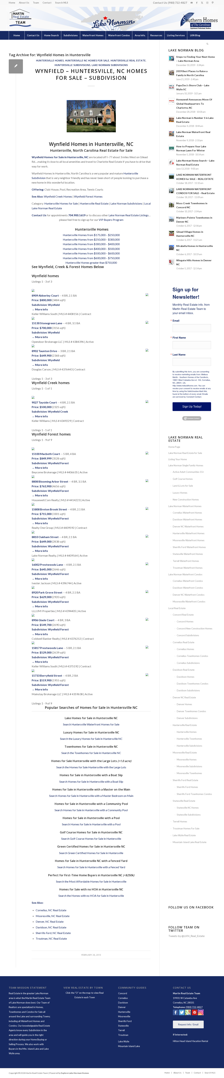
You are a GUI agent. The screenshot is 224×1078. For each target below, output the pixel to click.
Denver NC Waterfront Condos (188, 594)
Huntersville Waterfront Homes (188, 533)
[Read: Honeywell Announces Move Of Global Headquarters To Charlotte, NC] (171, 101)
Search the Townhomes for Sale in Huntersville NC (91, 752)
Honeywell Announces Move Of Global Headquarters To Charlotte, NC (194, 103)
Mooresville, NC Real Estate (52, 916)
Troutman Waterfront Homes (187, 567)
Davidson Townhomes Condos (192, 683)
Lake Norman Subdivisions (110, 65)
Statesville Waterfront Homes (188, 554)
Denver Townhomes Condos (191, 711)
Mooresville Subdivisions (189, 766)
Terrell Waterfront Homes (186, 561)
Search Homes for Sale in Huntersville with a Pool (91, 824)
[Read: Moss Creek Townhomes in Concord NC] (171, 205)
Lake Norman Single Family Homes (185, 465)
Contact (47, 2)
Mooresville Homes (187, 759)
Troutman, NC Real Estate (51, 938)
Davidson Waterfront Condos (188, 587)
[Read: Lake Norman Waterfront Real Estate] (171, 134)
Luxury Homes (180, 492)
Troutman (123, 1035)
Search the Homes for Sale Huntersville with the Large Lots (91, 767)
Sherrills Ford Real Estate (185, 780)
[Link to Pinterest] (212, 2)
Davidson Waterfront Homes (187, 519)
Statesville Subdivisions (189, 814)
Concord (122, 993)
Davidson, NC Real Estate (51, 927)
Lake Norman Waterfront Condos (185, 574)
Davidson (123, 1002)
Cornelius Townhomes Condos (192, 656)
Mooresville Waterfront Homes (188, 540)
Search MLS (61, 2)
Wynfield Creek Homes (58, 196)
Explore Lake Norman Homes (75, 1073)
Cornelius (123, 998)
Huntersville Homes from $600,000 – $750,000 (91, 258)
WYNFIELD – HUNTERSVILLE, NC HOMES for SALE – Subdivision (91, 74)
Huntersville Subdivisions (72, 65)
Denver (122, 1007)
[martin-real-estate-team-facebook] (175, 1013)
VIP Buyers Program (111, 219)
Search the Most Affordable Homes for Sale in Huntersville (91, 881)
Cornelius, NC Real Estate (51, 910)
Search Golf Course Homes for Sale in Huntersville (91, 838)
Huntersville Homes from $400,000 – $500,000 (91, 248)
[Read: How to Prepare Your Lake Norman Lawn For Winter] (171, 148)
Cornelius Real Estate (183, 642)
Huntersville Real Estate (128, 60)
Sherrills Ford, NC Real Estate (53, 933)
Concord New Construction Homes (194, 628)
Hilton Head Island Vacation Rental (190, 1041)
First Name (179, 337)
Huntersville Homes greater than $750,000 (91, 262)
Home (12, 2)
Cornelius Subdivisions (188, 663)
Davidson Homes (185, 676)
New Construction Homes (186, 499)
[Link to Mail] (191, 2)
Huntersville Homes (50, 60)
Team (36, 2)
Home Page (174, 446)
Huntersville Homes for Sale (61, 203)
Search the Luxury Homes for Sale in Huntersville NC (91, 738)
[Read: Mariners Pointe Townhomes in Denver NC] (171, 219)
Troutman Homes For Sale (186, 828)
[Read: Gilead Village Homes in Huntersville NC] (171, 233)
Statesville (123, 1025)
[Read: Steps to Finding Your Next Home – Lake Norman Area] (171, 58)
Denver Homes (184, 704)
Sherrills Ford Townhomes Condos (194, 794)
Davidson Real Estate (183, 669)
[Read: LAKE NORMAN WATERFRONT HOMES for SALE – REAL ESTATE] (171, 176)
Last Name (179, 354)
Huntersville (124, 1011)
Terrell (121, 1030)
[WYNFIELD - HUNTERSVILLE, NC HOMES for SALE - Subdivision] (16, 66)
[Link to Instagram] (207, 2)
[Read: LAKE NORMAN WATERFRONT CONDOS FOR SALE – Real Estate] (171, 191)
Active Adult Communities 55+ (188, 471)
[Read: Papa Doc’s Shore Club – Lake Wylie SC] (171, 87)
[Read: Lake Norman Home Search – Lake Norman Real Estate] (171, 162)
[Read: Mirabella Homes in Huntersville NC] (171, 247)
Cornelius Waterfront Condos (188, 581)
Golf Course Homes (183, 478)
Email (176, 320)
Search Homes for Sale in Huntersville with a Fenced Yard (91, 867)
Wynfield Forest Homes (88, 196)
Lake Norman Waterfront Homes (184, 506)
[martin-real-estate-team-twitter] (182, 1013)
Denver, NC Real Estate (50, 921)
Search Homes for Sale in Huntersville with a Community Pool (91, 810)
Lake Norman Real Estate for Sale (185, 453)
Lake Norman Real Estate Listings (128, 215)
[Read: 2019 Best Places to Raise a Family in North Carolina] (171, 73)
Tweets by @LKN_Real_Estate (186, 935)
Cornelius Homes (185, 649)
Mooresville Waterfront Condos (189, 601)
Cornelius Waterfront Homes (187, 512)
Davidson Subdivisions (188, 690)
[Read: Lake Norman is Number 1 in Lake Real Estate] (171, 119)
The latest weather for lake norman (192, 893)
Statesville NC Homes (188, 807)
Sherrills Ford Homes (187, 787)
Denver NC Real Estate (184, 697)
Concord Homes (185, 621)
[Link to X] (202, 2)
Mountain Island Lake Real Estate (189, 842)
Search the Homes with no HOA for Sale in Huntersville (91, 895)
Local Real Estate (177, 608)
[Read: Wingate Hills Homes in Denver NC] (171, 262)
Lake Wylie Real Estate (184, 835)
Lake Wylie (123, 1041)
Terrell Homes (180, 821)
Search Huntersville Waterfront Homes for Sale (91, 724)
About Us (24, 2)
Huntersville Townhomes (189, 738)
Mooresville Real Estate (185, 752)
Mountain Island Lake (129, 1046)
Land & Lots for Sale (183, 485)
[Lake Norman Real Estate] (20, 18)
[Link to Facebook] (196, 2)
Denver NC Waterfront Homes (188, 526)
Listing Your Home (177, 459)
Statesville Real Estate (184, 800)
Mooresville (124, 1016)
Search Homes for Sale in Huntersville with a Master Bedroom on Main (91, 795)
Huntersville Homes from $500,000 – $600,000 (91, 253)
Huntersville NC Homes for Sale (87, 60)
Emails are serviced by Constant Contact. (190, 395)
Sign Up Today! (191, 406)
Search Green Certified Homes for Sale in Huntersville (91, 853)
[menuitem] (13, 3)
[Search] (207, 44)
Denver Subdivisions (187, 718)
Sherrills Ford (125, 1021)
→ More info (40, 309)
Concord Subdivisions (188, 635)
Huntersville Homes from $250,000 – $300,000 (91, 239)
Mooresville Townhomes (189, 773)
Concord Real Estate (183, 614)
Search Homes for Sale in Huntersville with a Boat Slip (91, 781)
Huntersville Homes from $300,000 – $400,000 (91, 244)
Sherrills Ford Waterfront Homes (189, 547)
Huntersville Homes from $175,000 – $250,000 (91, 235)
